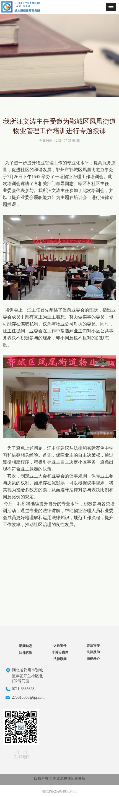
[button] (111, 7)
